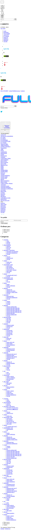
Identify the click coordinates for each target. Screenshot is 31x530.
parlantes (5, 360)
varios (7, 241)
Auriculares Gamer (5, 186)
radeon (7, 367)
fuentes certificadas (10, 285)
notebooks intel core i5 (11, 354)
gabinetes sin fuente (10, 291)
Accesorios (3, 190)
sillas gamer (6, 381)
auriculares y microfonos (9, 250)
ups (7, 280)
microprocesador (7, 317)
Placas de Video (4, 144)
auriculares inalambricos (11, 252)
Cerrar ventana (4, 223)
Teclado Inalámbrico (5, 175)
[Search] (3, 7)
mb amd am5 (9, 333)
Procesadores (4, 148)
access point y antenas (11, 270)
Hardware (5, 37)
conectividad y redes (8, 264)
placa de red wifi (10, 268)
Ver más (8, 243)
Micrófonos (3, 196)
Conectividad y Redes (6, 158)
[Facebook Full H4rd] (1, 114)
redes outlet (9, 271)
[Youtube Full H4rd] (2, 118)
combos (5, 260)
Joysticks (3, 192)
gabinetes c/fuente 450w (11, 439)
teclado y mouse (10, 390)
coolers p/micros (10, 505)
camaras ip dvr (9, 258)
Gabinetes (3, 157)
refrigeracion (6, 375)
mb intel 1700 (9, 331)
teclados (5, 389)
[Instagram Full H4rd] (1, 116)
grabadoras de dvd (10, 348)
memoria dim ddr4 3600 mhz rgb (13, 312)
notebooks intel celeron (11, 356)
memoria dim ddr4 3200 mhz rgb (13, 310)
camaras (5, 255)
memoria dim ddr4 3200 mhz (13, 308)
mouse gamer (9, 343)
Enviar (2, 221)
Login (4, 31)
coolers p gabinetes (10, 377)
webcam (8, 256)
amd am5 (8, 321)
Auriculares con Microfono (7, 188)
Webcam (3, 195)
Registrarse (6, 32)
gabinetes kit (9, 289)
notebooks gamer (10, 355)
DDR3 (2, 166)
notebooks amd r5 (10, 358)
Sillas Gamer (3, 204)
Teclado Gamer (4, 176)
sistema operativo (10, 387)
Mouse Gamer (4, 182)
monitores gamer (10, 325)
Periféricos (5, 39)
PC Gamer (3, 137)
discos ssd (8, 247)
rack (4, 371)
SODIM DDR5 (4, 171)
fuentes (5, 283)
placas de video (6, 366)
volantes (8, 301)
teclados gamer (9, 393)
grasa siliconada (10, 379)
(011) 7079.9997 (4, 90)
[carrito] (2, 11)
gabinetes (5, 288)
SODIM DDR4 (4, 170)
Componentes (4, 151)
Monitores (5, 40)
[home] (2, 4)
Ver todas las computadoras (7, 136)
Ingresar (7, 126)
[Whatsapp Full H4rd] (1, 110)
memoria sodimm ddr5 (11, 314)
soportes (8, 242)
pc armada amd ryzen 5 (11, 275)
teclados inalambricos (11, 394)
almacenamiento (7, 245)
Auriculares (3, 184)
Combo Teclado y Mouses (7, 183)
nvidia (7, 368)
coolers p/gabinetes (10, 506)
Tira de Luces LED (5, 200)
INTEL (2, 150)
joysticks (8, 302)
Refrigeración (4, 155)
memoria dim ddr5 (10, 313)
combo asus (9, 262)
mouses (5, 341)
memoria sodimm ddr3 (11, 306)
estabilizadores (9, 279)
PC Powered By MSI (5, 141)
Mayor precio (6, 230)
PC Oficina (3, 138)
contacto (23, 90)
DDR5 (2, 169)
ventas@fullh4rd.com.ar (14, 90)
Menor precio (6, 229)
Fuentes (2, 154)
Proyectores (3, 207)
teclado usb (8, 392)
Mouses (2, 179)
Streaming (3, 194)
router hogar (9, 266)
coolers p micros (10, 376)
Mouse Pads (3, 191)
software (5, 385)
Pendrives (3, 203)
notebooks (5, 352)
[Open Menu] (2, 16)
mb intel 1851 (9, 334)
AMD (2, 149)
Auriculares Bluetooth (6, 187)
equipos (5, 273)
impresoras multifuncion (11, 297)
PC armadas (6, 36)
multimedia (6, 347)
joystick (5, 300)
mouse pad (5, 337)
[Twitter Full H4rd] (1, 112)
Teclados (3, 174)
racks (7, 372)
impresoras (5, 295)
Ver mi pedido (6, 33)
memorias (5, 305)
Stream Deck (3, 199)
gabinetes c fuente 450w (11, 292)
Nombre (5, 232)
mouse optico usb (10, 342)
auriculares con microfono (12, 251)
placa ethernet (9, 267)
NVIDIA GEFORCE (5, 146)
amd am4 (8, 318)
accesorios (5, 239)
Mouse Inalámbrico (5, 180)
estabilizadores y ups (8, 277)
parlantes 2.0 (9, 494)
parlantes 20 (9, 362)
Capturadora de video (5, 197)
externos (8, 246)
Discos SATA (4, 161)
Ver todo (5, 41)
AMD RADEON (5, 145)
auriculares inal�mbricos (12, 409)
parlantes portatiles (10, 363)
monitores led (9, 326)
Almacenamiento (4, 159)
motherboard (6, 329)
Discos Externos (4, 162)
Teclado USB (4, 178)
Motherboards (4, 153)
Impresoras (3, 205)
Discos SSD (3, 163)
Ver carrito (3, 28)
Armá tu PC (6, 35)
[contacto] (2, 14)
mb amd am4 (9, 330)
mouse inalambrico (10, 344)
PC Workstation (4, 140)
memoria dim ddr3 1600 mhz (13, 309)
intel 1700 (8, 319)
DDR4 (2, 167)
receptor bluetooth (10, 350)
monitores (5, 323)
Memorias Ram (4, 165)
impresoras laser (10, 296)
